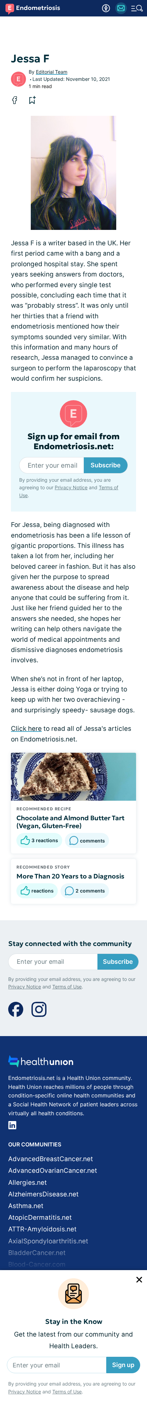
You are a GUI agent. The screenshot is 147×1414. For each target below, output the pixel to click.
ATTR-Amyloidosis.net (42, 1229)
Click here (26, 729)
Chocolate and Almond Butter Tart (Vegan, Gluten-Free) (70, 822)
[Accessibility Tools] (105, 8)
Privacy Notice (24, 1391)
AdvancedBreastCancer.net (50, 1159)
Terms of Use (67, 1391)
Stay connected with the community (70, 943)
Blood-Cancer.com (37, 1264)
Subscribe (106, 465)
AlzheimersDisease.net (43, 1194)
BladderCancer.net (37, 1253)
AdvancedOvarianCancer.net (52, 1171)
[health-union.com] (40, 1063)
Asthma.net (25, 1206)
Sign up (123, 1364)
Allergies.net (27, 1182)
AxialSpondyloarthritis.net (48, 1241)
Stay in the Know (73, 1321)
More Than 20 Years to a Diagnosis (70, 876)
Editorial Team (51, 72)
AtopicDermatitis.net (40, 1217)
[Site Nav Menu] (137, 8)
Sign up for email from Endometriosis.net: (73, 442)
